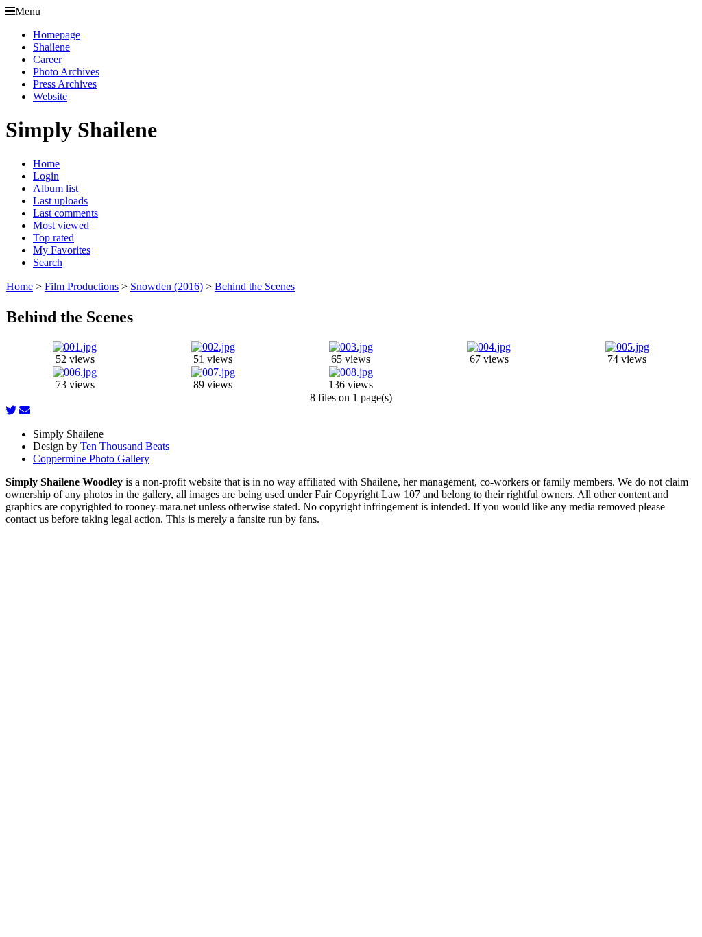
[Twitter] (10, 410)
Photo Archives (66, 72)
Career (47, 59)
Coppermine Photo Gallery (91, 458)
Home (46, 163)
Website (50, 96)
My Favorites (61, 250)
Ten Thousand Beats (124, 446)
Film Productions (82, 286)
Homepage (56, 34)
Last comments (65, 213)
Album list (55, 188)
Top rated (53, 238)
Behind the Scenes (255, 286)
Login (46, 176)
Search (47, 262)
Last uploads (60, 200)
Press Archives (65, 84)
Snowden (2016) (166, 286)
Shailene (51, 47)
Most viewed (61, 225)
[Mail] (24, 410)
